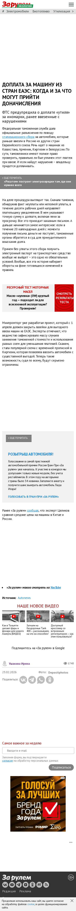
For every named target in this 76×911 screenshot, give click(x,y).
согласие (7, 760)
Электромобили (17, 11)
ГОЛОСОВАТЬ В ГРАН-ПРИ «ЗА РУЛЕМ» (33, 496)
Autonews (24, 598)
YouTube (55, 587)
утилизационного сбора (18, 137)
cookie (30, 904)
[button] (72, 901)
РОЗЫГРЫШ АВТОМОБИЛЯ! (30, 454)
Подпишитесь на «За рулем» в (38, 648)
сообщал (33, 510)
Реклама (25, 891)
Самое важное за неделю (22, 743)
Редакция (9, 891)
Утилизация (61, 11)
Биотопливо (41, 11)
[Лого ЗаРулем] (16, 878)
